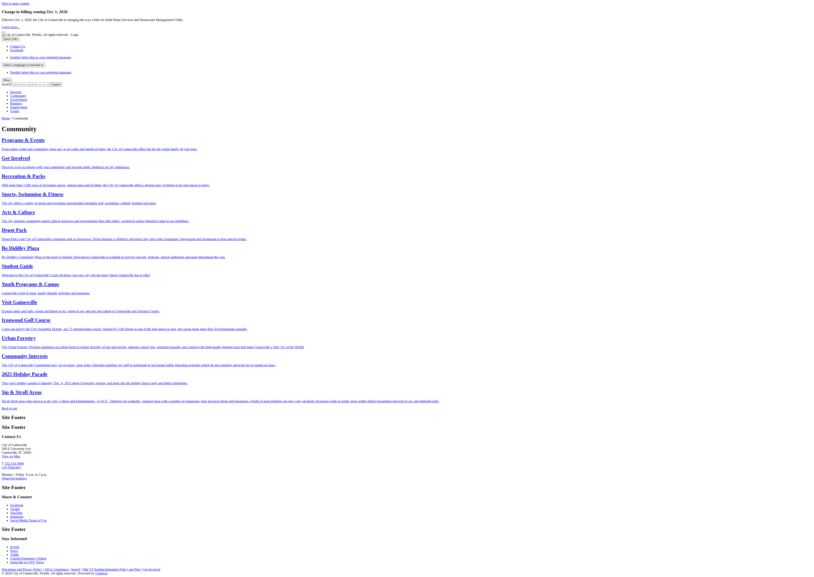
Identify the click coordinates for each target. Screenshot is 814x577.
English (40, 57)
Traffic (14, 554)
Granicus (101, 573)
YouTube (16, 513)
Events (14, 547)
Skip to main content (15, 3)
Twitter (15, 509)
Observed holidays (14, 478)
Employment (18, 107)
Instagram (16, 516)
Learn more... (11, 27)
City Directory (11, 467)
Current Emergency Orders (28, 558)
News (14, 551)
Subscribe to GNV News (27, 562)
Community (18, 96)
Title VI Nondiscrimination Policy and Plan (111, 569)
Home (6, 118)
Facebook (16, 505)
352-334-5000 (14, 463)
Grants (14, 111)
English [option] (40, 72)
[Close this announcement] (3, 32)
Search (6, 84)
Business (16, 103)
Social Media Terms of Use (28, 520)
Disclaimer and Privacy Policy (22, 569)
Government (18, 99)
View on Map (11, 456)
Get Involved (151, 569)
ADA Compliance (56, 569)
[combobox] (23, 65)
